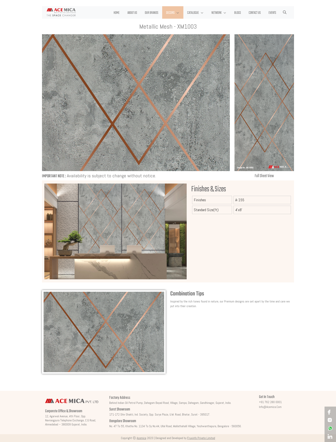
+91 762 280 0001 (270, 402)
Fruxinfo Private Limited (201, 438)
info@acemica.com (270, 407)
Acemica (141, 438)
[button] (172, 12)
